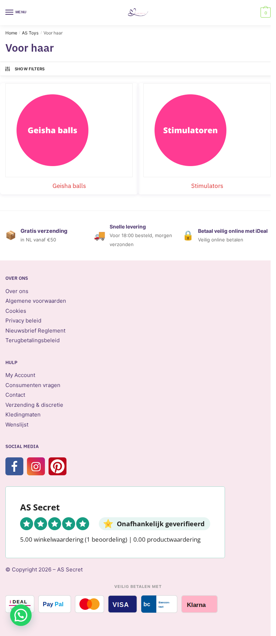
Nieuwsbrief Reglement (35, 330)
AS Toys (30, 33)
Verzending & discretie (34, 404)
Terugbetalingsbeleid (32, 340)
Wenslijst (16, 424)
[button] (21, 615)
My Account (20, 375)
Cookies (15, 310)
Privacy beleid (23, 320)
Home (11, 33)
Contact (15, 394)
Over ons (16, 291)
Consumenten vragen (32, 385)
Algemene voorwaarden (35, 300)
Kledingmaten (23, 414)
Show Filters (30, 68)
